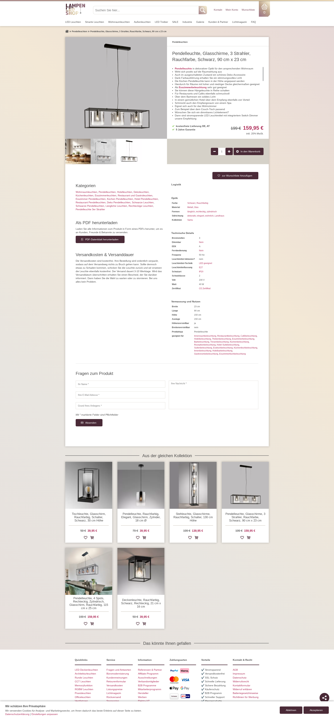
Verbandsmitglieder (148, 681)
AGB (235, 669)
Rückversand (113, 697)
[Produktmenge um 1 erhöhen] (229, 151)
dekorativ (191, 216)
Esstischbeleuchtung (223, 348)
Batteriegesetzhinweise (245, 693)
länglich (191, 211)
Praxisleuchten (83, 693)
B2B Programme (147, 685)
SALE (175, 22)
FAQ (253, 22)
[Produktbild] (116, 88)
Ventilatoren (81, 701)
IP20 (201, 271)
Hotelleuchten (124, 192)
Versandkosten (114, 685)
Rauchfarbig (202, 203)
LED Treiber (161, 22)
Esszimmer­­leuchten (105, 195)
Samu (190, 220)
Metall (190, 207)
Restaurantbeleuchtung (228, 336)
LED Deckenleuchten (86, 669)
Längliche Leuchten (116, 205)
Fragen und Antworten (118, 669)
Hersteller (143, 693)
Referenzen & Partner (150, 669)
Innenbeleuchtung (202, 351)
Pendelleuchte (183, 68)
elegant (200, 216)
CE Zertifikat (204, 288)
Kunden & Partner (218, 22)
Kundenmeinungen (116, 677)
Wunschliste (248, 9)
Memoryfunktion (84, 685)
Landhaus (219, 216)
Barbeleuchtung (201, 342)
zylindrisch (212, 211)
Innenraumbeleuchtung (205, 336)
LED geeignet (205, 263)
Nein (201, 242)
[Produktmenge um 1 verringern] (214, 151)
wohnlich (209, 216)
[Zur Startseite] (67, 31)
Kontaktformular (241, 685)
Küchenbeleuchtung (239, 342)
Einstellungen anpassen (44, 714)
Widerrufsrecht (241, 681)
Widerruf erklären (242, 689)
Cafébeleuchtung (249, 336)
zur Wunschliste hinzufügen (237, 175)
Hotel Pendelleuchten (146, 199)
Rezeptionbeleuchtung (205, 345)
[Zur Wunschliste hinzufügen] (86, 538)
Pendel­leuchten (107, 192)
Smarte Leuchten (94, 22)
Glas (196, 207)
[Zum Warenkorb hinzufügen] (92, 538)
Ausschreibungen (147, 677)
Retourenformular (116, 681)
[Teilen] (324, 698)
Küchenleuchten (84, 195)
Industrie (187, 22)
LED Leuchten (73, 22)
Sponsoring (112, 701)
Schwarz (191, 203)
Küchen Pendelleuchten (120, 199)
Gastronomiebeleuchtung (206, 354)
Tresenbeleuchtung (219, 342)
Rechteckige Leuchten (141, 205)
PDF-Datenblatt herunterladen (101, 239)
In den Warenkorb (250, 151)
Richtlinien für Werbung (246, 697)
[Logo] (75, 14)
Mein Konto (232, 9)
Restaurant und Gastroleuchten (135, 195)
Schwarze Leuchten (143, 202)
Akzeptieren (316, 710)
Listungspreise (114, 689)
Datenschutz (239, 677)
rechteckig (201, 211)
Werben (142, 697)
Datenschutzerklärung (17, 714)
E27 (201, 267)
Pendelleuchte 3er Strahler (90, 209)
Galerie (200, 22)
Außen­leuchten (142, 22)
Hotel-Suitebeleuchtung (228, 345)
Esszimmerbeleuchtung (193, 87)
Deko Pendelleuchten (118, 202)
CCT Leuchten (83, 681)
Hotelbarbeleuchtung (222, 351)
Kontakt (218, 9)
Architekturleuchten (85, 673)
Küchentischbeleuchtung (245, 348)
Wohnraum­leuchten (119, 22)
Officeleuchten (83, 697)
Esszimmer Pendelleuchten (91, 199)
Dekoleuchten (141, 192)
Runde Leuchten (84, 677)
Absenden (90, 422)
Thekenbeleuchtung (221, 339)
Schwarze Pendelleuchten (90, 205)
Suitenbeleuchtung (203, 348)
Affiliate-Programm (148, 673)
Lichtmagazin (239, 22)
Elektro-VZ (144, 701)
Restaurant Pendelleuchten (91, 202)
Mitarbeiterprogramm (149, 689)
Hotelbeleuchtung (202, 339)
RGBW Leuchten (84, 689)
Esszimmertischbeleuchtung (232, 354)
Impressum (239, 673)
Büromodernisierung (117, 673)
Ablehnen (291, 710)
